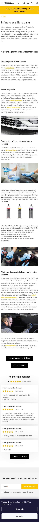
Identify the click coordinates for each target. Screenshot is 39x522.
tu (10, 504)
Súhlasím (19, 516)
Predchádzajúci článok (19, 358)
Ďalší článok (20, 365)
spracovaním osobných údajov (23, 492)
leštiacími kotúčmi (15, 236)
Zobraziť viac (19, 457)
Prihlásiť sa (30, 486)
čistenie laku (24, 141)
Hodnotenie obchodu (19, 376)
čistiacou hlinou (11, 150)
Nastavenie (20, 509)
